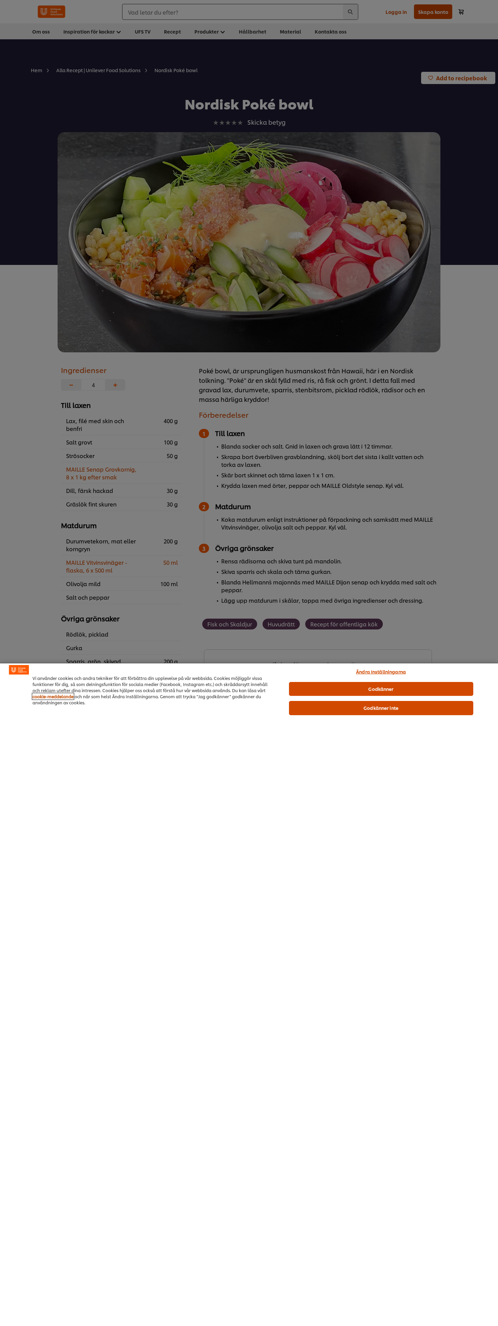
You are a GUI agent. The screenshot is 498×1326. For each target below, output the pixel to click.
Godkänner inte (381, 708)
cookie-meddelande (53, 696)
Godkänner (380, 689)
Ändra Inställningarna (381, 671)
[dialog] (249, 994)
